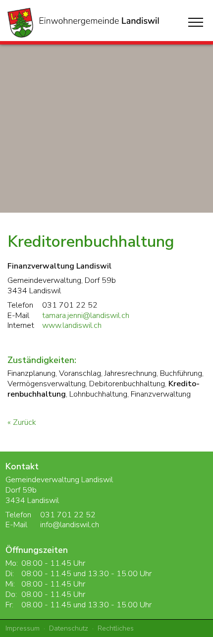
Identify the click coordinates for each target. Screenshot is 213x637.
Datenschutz (68, 628)
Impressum (22, 628)
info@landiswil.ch (69, 524)
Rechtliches (116, 628)
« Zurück (21, 422)
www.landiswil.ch (72, 325)
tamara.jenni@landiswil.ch (85, 315)
